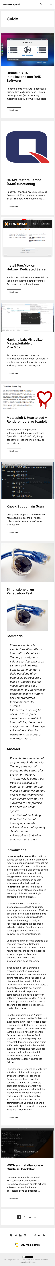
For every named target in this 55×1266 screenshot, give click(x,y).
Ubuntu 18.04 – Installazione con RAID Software (24, 77)
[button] (41, 4)
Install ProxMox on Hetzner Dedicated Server (27, 267)
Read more (13, 110)
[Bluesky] (30, 1235)
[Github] (11, 1235)
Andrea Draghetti (11, 4)
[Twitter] (15, 1235)
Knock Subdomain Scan (25, 506)
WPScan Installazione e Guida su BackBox (25, 1167)
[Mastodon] (25, 1235)
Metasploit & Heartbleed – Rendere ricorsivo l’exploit (27, 419)
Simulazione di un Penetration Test (20, 591)
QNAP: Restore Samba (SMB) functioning (24, 182)
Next (32, 1217)
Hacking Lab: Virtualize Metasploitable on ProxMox (25, 343)
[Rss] (44, 1235)
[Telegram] (34, 1235)
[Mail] (39, 1235)
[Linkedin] (20, 1235)
